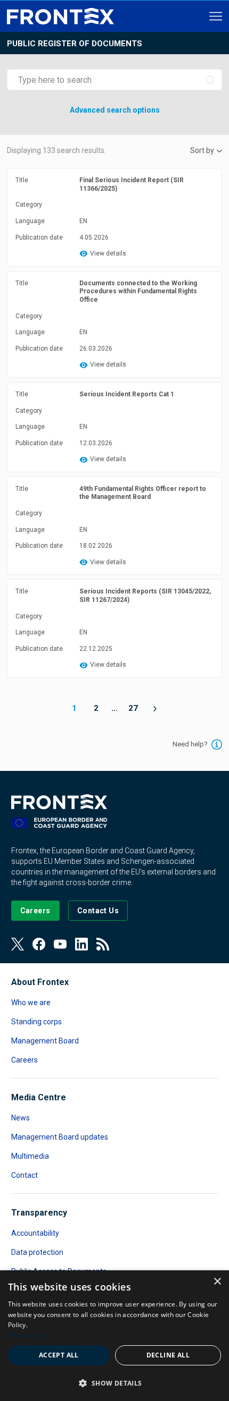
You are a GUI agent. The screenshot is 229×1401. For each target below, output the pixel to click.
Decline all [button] (168, 1355)
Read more (25, 1335)
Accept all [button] (59, 1355)
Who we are (31, 1002)
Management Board (45, 1041)
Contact (24, 1175)
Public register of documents (74, 43)
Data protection (37, 1252)
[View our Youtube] (60, 944)
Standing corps (36, 1021)
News (20, 1118)
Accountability (35, 1233)
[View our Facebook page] (38, 944)
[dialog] (114, 1335)
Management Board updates (59, 1137)
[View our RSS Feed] (102, 944)
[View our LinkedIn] (81, 944)
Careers (24, 1060)
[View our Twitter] (17, 944)
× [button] (217, 1282)
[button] (114, 1383)
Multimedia (30, 1156)
